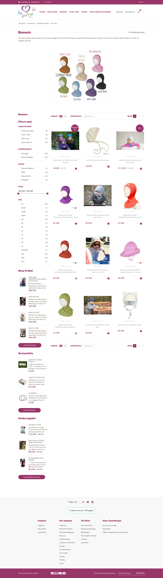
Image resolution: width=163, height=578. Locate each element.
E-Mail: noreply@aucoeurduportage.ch (115, 532)
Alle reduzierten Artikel (32, 477)
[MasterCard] (56, 573)
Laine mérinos (34, 142)
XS (34, 204)
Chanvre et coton (34, 131)
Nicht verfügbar (34, 157)
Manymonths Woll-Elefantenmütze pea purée (65, 326)
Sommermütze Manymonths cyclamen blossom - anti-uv (130, 271)
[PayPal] (60, 573)
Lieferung (62, 525)
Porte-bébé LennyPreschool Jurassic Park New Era (37, 279)
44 (34, 235)
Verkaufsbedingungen (66, 532)
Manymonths (34, 176)
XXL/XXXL (34, 250)
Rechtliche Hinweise (66, 529)
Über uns (62, 536)
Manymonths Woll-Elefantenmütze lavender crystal (65, 216)
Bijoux (84, 12)
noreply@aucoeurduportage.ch (29, 2)
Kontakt (47, 2)
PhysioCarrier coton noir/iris (35, 459)
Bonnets (23, 114)
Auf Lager (34, 153)
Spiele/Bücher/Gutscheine (100, 12)
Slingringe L (32, 393)
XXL (34, 219)
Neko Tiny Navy (33, 297)
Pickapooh (34, 180)
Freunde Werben (65, 550)
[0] (139, 12)
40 (34, 242)
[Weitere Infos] (100, 481)
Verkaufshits (42, 532)
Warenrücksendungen (88, 529)
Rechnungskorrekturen (88, 536)
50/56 (34, 215)
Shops (61, 563)
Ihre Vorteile (63, 553)
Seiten (129, 116)
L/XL (34, 254)
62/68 (34, 208)
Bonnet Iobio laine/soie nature (97, 160)
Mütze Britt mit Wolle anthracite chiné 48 (65, 161)
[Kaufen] (76, 168)
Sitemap (62, 560)
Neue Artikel (42, 529)
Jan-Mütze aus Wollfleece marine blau (97, 326)
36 (34, 223)
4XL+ (34, 261)
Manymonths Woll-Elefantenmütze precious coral (130, 216)
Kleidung (63, 12)
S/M (34, 258)
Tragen (42, 12)
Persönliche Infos (86, 525)
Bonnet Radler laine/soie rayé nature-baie (130, 161)
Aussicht (54, 116)
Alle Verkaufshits (29, 410)
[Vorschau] (95, 481)
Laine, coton (34, 135)
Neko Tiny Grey (33, 328)
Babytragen (52, 12)
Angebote (41, 525)
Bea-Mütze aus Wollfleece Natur (130, 325)
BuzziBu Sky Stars (34, 425)
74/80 (34, 212)
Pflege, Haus (74, 12)
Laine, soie (34, 138)
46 (34, 246)
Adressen (84, 539)
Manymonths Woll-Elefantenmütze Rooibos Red (65, 271)
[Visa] (52, 573)
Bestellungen (85, 532)
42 (34, 231)
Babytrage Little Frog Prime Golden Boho (36, 441)
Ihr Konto (85, 520)
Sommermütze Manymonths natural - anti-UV (97, 271)
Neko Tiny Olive (33, 312)
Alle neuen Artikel (30, 345)
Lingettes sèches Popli (36, 377)
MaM (34, 172)
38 (34, 227)
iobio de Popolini (34, 168)
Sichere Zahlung (64, 539)
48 (34, 238)
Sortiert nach (75, 116)
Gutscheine (84, 543)
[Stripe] (64, 573)
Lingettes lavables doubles (35, 361)
